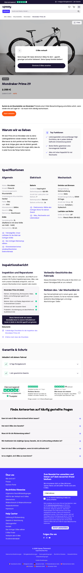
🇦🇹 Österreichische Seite (67, 564)
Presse (8, 482)
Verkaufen (6, 11)
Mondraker (27, 17)
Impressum (10, 509)
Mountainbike (17, 17)
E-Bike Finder (10, 533)
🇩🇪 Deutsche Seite (39, 564)
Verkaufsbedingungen (42, 556)
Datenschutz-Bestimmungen (14, 554)
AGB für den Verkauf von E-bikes (17, 496)
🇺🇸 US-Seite (29, 566)
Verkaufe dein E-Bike (13, 536)
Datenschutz (10, 499)
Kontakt (8, 526)
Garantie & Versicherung (14, 520)
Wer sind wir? (10, 479)
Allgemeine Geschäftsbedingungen (18, 493)
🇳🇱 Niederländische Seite (52, 564)
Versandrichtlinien (12, 506)
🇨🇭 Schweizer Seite (51, 566)
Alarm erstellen (9, 113)
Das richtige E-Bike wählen (15, 530)
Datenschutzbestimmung (55, 505)
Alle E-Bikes (7, 17)
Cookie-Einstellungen (41, 560)
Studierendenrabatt (13, 539)
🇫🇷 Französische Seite (15, 564)
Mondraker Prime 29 (38, 17)
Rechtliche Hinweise (59, 554)
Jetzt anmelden (60, 528)
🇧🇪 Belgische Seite (27, 564)
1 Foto (78, 22)
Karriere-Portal (11, 485)
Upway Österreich (44, 548)
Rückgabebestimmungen (30, 554)
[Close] (43, 1)
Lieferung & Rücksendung (15, 517)
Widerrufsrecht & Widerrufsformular (18, 503)
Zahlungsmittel (11, 523)
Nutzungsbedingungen (45, 554)
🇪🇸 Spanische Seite (39, 566)
